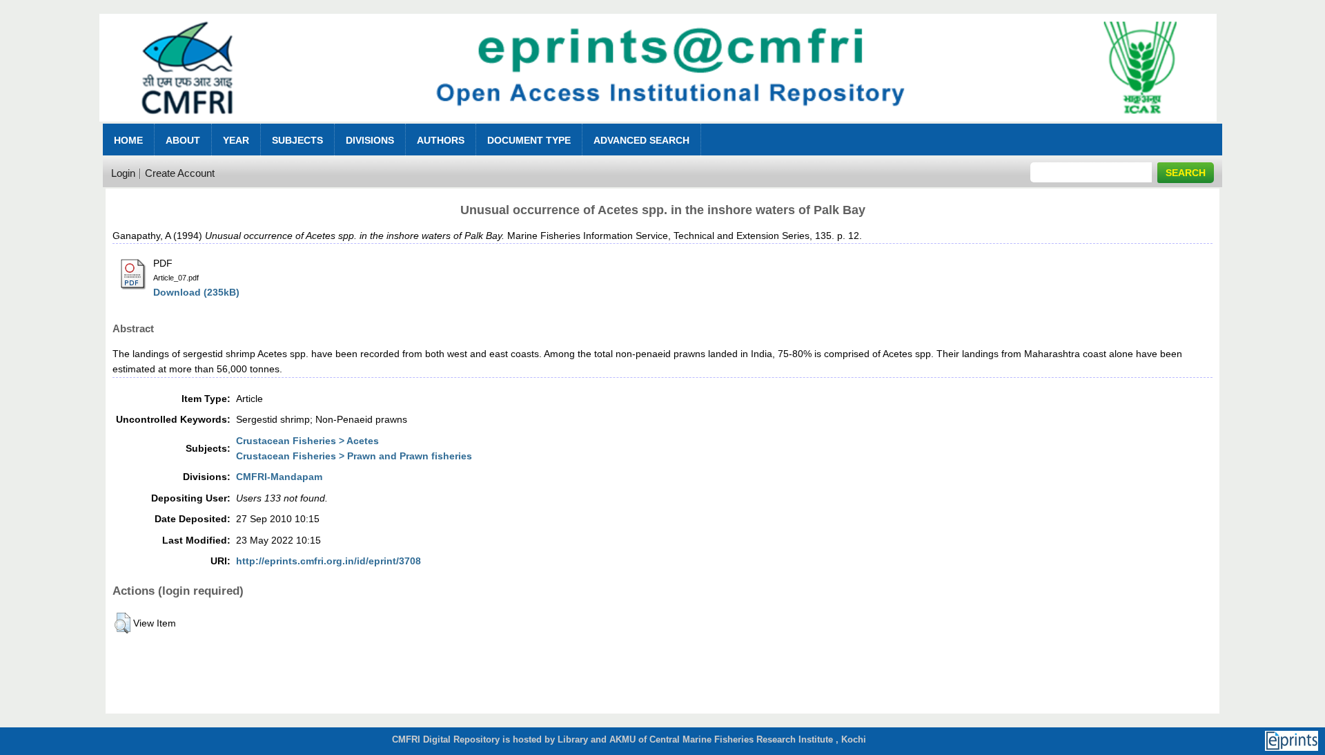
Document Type (529, 140)
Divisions (370, 140)
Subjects (297, 140)
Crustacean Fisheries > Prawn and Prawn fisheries (354, 455)
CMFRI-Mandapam (279, 476)
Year (236, 140)
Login (123, 173)
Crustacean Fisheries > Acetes (307, 440)
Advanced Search (641, 140)
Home (128, 140)
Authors (440, 140)
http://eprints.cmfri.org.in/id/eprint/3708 (328, 560)
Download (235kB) (196, 292)
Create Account (180, 173)
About (183, 140)
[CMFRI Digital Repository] (657, 125)
